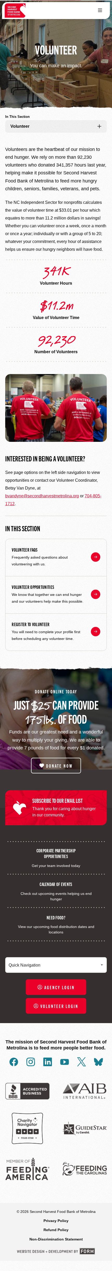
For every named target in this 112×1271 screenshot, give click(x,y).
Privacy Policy (56, 1221)
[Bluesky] (98, 1062)
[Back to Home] (15, 10)
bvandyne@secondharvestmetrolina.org (42, 496)
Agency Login (59, 987)
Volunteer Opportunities (33, 587)
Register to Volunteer (30, 624)
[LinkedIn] (47, 1062)
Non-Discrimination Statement (56, 1239)
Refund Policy (56, 1230)
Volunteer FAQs (25, 549)
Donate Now (59, 765)
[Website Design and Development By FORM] (56, 1251)
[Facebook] (14, 1062)
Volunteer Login (59, 1006)
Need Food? (56, 917)
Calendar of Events (56, 884)
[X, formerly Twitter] (81, 1062)
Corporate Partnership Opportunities (56, 853)
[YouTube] (64, 1062)
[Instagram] (31, 1062)
